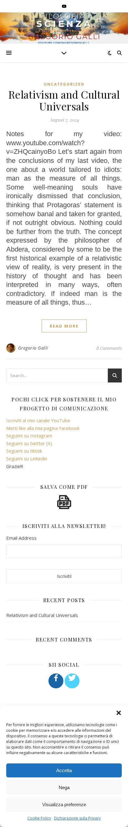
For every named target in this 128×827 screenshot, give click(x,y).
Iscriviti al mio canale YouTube (38, 420)
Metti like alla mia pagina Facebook (43, 428)
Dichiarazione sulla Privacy (77, 818)
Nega (64, 787)
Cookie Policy (39, 818)
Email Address (21, 538)
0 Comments (109, 348)
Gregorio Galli (33, 348)
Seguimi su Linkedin (26, 458)
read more (64, 326)
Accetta (64, 770)
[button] (119, 713)
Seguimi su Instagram (29, 435)
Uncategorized (64, 84)
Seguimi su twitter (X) (29, 443)
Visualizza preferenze (64, 804)
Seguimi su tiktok (24, 451)
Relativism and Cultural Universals (64, 100)
